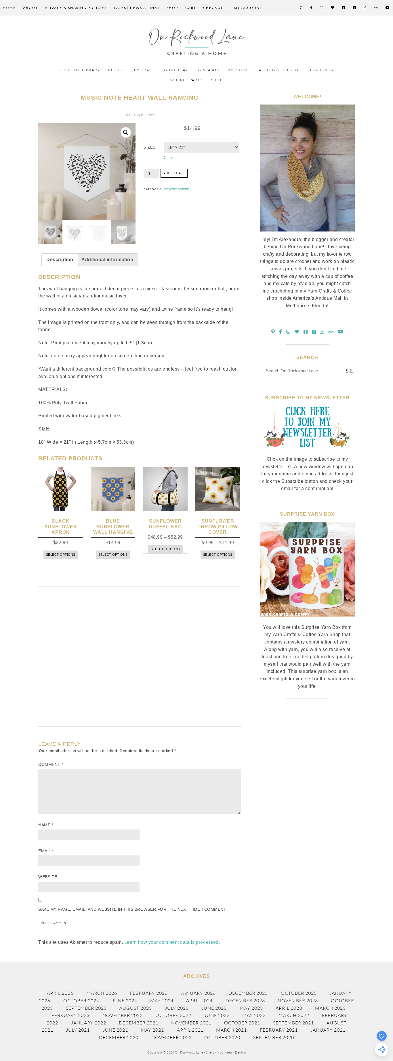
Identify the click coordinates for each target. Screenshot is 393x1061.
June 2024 (124, 1000)
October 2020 (222, 1037)
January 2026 (198, 993)
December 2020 (118, 1037)
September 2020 (273, 1037)
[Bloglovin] (333, 8)
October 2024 (81, 1000)
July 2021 (78, 1030)
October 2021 (242, 1023)
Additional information (107, 259)
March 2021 (231, 1030)
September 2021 (293, 1023)
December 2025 (248, 993)
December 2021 (138, 1023)
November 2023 (298, 1000)
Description (59, 259)
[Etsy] (364, 8)
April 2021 (190, 1030)
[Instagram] (322, 8)
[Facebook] (311, 8)
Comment (50, 764)
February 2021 (279, 1030)
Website (47, 876)
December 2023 (245, 1000)
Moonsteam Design (231, 1052)
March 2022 (293, 1015)
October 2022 (173, 1015)
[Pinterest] (301, 8)
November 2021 (191, 1023)
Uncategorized (176, 189)
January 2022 (88, 1023)
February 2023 (70, 1015)
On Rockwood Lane (197, 42)
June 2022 (217, 1015)
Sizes (150, 147)
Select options (60, 554)
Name (45, 825)
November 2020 (171, 1037)
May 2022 (254, 1015)
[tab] (59, 259)
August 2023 (135, 1008)
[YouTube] (388, 8)
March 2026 (101, 993)
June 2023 (214, 1008)
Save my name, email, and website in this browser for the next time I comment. (132, 909)
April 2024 (199, 1000)
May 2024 (161, 1000)
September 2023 (86, 1008)
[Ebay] (376, 8)
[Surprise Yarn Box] (307, 620)
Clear (168, 157)
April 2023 (289, 1008)
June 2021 (115, 1030)
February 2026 (149, 993)
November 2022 (122, 1015)
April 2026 (60, 993)
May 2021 (152, 1030)
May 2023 (251, 1008)
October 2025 (299, 993)
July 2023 (177, 1008)
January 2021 (328, 1030)
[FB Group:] (343, 8)
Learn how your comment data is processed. (172, 942)
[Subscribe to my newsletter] (307, 452)
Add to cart (174, 173)
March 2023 (330, 1008)
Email (46, 851)
